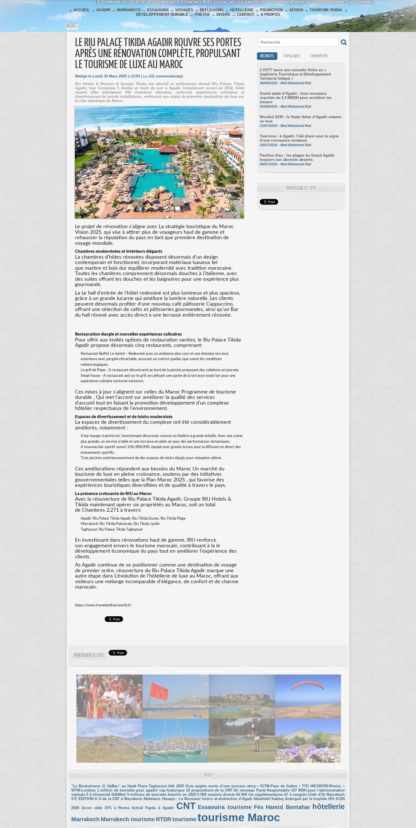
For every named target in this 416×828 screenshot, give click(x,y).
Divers (223, 14)
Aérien (296, 10)
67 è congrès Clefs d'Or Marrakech (314, 794)
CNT (186, 806)
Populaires (292, 56)
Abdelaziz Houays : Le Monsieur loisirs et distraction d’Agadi (197, 799)
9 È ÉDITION (82, 799)
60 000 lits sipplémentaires (259, 794)
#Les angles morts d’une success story (221, 786)
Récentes (267, 56)
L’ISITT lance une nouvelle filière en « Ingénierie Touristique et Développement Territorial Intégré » (295, 74)
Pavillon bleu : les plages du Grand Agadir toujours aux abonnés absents (297, 157)
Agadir (103, 10)
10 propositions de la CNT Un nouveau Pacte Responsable (238, 790)
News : (72, 26)
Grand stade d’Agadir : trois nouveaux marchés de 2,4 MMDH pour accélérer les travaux (295, 97)
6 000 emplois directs (216, 794)
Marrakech (128, 10)
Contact (245, 14)
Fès (258, 807)
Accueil (81, 10)
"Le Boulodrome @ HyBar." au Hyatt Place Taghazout (119, 786)
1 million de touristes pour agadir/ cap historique (141, 790)
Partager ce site (89, 655)
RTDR (163, 819)
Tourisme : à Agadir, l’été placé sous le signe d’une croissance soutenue (299, 138)
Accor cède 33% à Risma (105, 808)
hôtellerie (328, 806)
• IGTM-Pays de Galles (277, 786)
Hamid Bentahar (288, 807)
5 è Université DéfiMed (106, 794)
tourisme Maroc (239, 817)
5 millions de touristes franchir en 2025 (161, 794)
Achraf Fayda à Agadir (153, 808)
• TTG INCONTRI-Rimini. (320, 786)
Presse (202, 14)
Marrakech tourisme (128, 819)
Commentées (319, 56)
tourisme (184, 819)
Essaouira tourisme (225, 807)
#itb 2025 (176, 786)
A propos (270, 14)
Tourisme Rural (326, 10)
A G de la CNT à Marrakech (118, 799)
